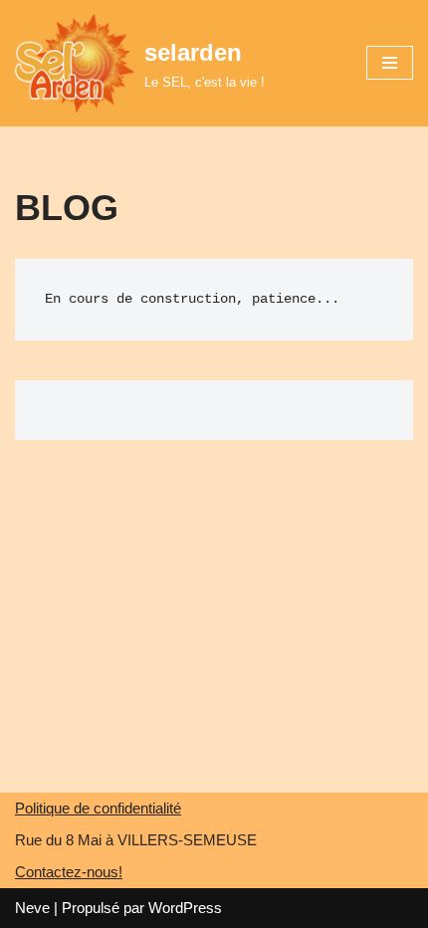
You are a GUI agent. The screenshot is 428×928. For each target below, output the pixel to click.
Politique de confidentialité (98, 808)
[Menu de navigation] (389, 63)
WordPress (185, 907)
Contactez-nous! (68, 871)
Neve (32, 907)
